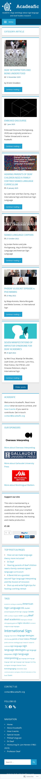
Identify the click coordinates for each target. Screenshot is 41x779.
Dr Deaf (10, 561)
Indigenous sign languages (11, 626)
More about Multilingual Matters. (19, 485)
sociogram (7, 665)
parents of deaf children (20, 639)
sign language (16, 646)
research (25, 642)
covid (20, 616)
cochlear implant (13, 616)
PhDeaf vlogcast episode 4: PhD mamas (19, 290)
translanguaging (10, 669)
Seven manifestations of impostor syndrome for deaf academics (18, 346)
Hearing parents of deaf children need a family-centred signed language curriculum (18, 179)
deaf (30, 615)
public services (8, 642)
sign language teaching (28, 662)
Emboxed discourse (15, 120)
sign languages (18, 662)
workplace (17, 672)
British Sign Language (21, 612)
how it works (10, 409)
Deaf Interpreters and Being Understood (17, 71)
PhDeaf (33, 638)
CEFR (5, 616)
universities (19, 669)
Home (10, 724)
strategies (14, 665)
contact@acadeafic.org (14, 415)
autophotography (9, 612)
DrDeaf (30, 619)
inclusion (33, 623)
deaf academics (12, 619)
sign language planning (25, 658)
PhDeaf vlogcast (14, 738)
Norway (9, 639)
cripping (25, 616)
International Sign (18, 631)
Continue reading (12, 89)
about (7, 405)
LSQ (5, 639)
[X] (6, 707)
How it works (13, 731)
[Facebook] (10, 707)
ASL (22, 608)
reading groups (18, 642)
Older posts (20, 387)
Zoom (10, 675)
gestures (14, 623)
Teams (24, 665)
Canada (31, 612)
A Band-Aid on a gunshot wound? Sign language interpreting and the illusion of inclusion (20, 578)
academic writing (9, 604)
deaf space (24, 619)
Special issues (13, 734)
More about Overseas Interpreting (19, 447)
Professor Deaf (13, 751)
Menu (11, 22)
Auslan (27, 608)
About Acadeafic (14, 728)
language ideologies (25, 635)
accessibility (18, 604)
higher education (24, 623)
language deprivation (10, 636)
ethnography (8, 623)
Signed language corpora (18, 235)
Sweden (19, 665)
